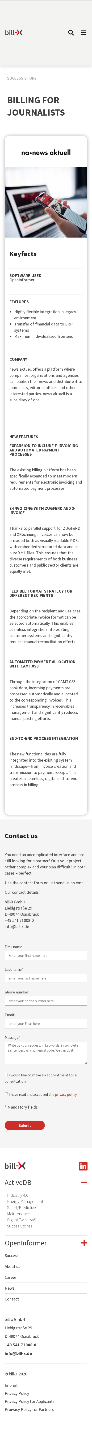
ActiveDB (18, 1182)
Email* (10, 1015)
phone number (17, 992)
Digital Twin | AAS (21, 1219)
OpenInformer (26, 1242)
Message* (12, 1038)
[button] (46, 1182)
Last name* (14, 969)
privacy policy (65, 1094)
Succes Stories (19, 1226)
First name (13, 947)
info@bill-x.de (17, 926)
